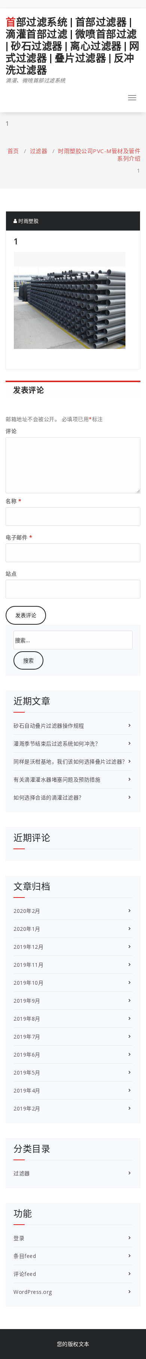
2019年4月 (26, 1090)
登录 (18, 1237)
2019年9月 (26, 1000)
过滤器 (39, 151)
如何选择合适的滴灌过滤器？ (48, 797)
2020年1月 (26, 928)
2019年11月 (28, 964)
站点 (11, 573)
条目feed (24, 1255)
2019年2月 (26, 1108)
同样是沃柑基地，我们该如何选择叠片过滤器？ (70, 761)
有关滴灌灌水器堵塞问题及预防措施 (56, 779)
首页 (13, 151)
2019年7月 (26, 1036)
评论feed (24, 1273)
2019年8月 (26, 1018)
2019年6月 (26, 1054)
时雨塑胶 (28, 220)
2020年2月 (26, 910)
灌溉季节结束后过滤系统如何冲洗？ (56, 743)
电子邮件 (19, 537)
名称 (13, 501)
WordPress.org (32, 1291)
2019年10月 (28, 982)
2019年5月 (26, 1072)
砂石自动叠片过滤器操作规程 (48, 725)
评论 (11, 431)
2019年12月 (28, 946)
